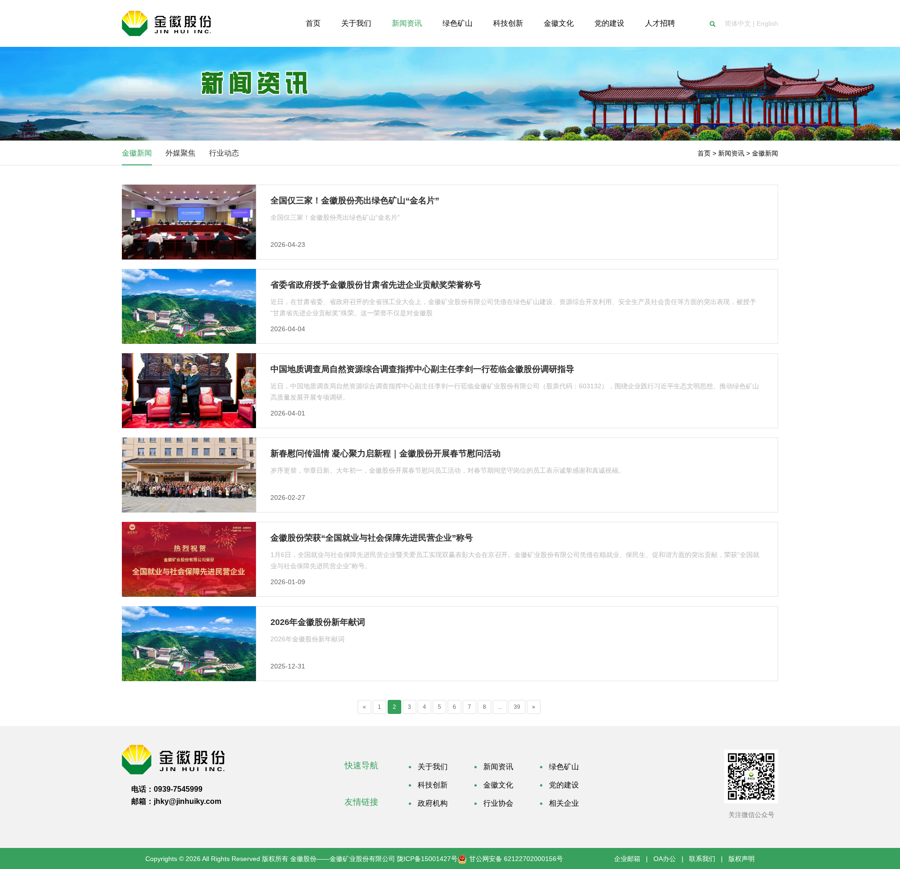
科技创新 (433, 785)
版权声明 (741, 858)
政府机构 (433, 803)
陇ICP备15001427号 (427, 858)
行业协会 (498, 803)
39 (517, 707)
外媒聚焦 (180, 153)
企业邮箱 (627, 858)
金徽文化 (498, 785)
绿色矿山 (564, 767)
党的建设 (564, 785)
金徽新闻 (137, 153)
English (767, 23)
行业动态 (224, 153)
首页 (704, 153)
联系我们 (702, 858)
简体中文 (738, 23)
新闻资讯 (498, 767)
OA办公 (664, 858)
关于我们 (433, 767)
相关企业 (564, 803)
